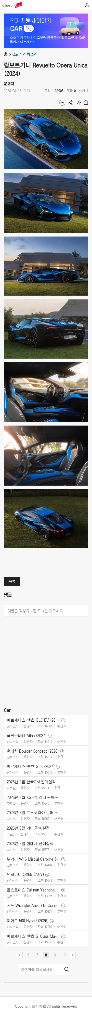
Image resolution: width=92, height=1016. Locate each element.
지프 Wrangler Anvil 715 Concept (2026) (33, 905)
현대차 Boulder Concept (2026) (33, 751)
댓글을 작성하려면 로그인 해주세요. (36, 610)
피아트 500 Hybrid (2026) (28, 920)
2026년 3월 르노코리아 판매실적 (33, 812)
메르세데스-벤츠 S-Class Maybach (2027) (33, 936)
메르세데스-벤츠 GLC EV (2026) (33, 720)
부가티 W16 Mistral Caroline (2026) (33, 859)
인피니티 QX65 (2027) (25, 874)
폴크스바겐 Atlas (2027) (27, 735)
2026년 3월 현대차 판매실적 (30, 843)
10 (64, 954)
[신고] (86, 103)
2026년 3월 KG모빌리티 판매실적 (33, 797)
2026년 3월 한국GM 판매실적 (31, 781)
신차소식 (30, 54)
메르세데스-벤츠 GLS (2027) (31, 766)
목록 (12, 581)
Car (15, 54)
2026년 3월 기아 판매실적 (28, 828)
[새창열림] (14, 5)
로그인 (87, 5)
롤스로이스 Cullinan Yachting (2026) (33, 890)
